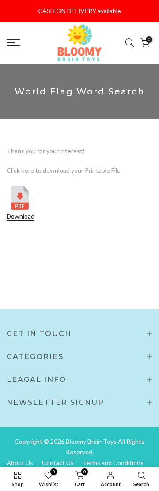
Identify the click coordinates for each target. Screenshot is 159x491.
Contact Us (58, 462)
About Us (20, 462)
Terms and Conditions (113, 462)
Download (20, 216)
